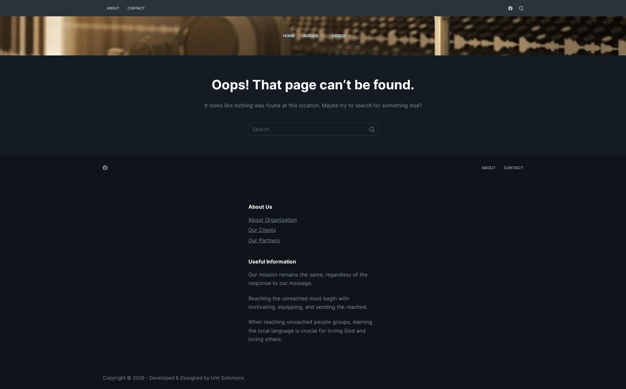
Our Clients (262, 230)
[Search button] (371, 129)
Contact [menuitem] (136, 8)
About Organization (272, 220)
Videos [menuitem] (339, 35)
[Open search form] (521, 8)
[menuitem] (275, 35)
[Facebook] (510, 8)
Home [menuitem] (289, 35)
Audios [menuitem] (310, 35)
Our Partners (264, 240)
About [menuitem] (113, 8)
